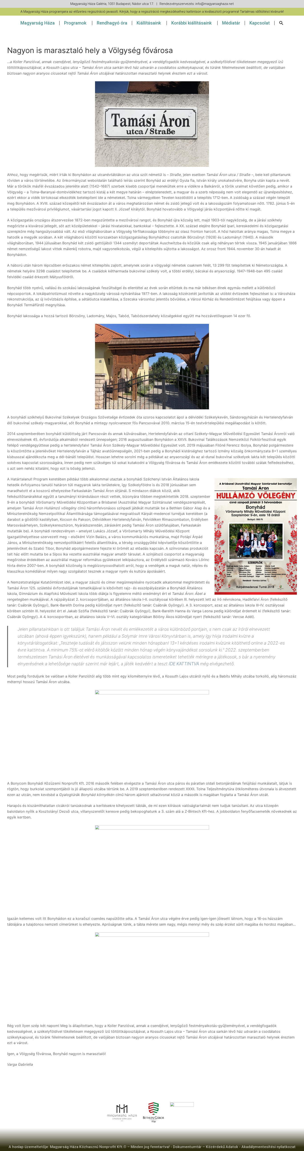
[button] (281, 23)
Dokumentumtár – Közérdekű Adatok (205, 1147)
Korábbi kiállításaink (191, 23)
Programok (75, 23)
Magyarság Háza (37, 23)
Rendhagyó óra (112, 23)
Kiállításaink (149, 23)
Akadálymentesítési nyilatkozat (268, 1147)
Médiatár (231, 23)
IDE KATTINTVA (184, 663)
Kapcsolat (259, 23)
